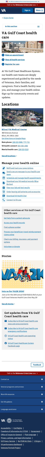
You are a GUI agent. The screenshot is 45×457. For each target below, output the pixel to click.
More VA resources (7, 394)
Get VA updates (6, 402)
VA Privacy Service (8, 441)
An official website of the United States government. (23, 1)
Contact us (5, 379)
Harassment (35, 431)
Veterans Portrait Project (11, 448)
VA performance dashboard (11, 444)
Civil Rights (17, 428)
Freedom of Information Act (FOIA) (14, 431)
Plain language (30, 434)
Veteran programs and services (12, 387)
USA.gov (37, 441)
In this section (11, 26)
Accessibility (6, 428)
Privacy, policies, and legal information (16, 438)
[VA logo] (3, 10)
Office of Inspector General (11, 434)
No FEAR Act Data (24, 441)
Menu (38, 10)
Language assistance (8, 409)
